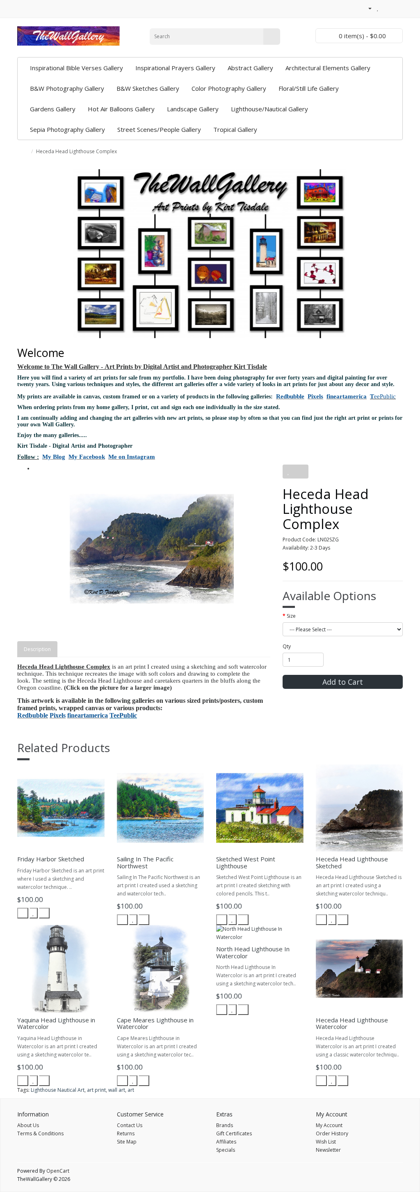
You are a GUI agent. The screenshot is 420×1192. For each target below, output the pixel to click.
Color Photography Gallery (229, 88)
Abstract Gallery (250, 68)
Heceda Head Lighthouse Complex (76, 151)
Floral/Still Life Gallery (308, 88)
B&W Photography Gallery (67, 88)
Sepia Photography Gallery (67, 129)
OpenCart (57, 1170)
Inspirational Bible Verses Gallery (76, 68)
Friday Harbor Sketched (50, 859)
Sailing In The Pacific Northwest (145, 862)
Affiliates (226, 1141)
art (131, 1089)
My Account (329, 1125)
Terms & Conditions (40, 1133)
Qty (287, 646)
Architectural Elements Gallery (327, 68)
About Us (28, 1125)
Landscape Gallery (193, 109)
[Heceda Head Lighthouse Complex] (152, 549)
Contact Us (129, 1125)
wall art (116, 1089)
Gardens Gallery (52, 109)
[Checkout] (396, 8)
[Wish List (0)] (378, 8)
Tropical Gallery (235, 129)
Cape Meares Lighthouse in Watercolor (155, 1023)
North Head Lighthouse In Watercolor (253, 952)
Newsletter (328, 1149)
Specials (225, 1149)
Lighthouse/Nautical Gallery (269, 109)
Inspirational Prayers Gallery (175, 68)
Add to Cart (342, 682)
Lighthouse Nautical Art (57, 1089)
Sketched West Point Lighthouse (245, 862)
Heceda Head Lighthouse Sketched (352, 862)
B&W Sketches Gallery (147, 88)
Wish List (326, 1141)
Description (37, 649)
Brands (224, 1125)
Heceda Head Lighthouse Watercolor (352, 1023)
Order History (332, 1133)
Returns (126, 1133)
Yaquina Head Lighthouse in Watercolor (56, 1023)
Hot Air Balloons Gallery (121, 109)
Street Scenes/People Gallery (159, 129)
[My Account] (367, 8)
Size (291, 615)
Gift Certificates (234, 1133)
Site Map (127, 1141)
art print (96, 1089)
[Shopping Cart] (386, 8)
